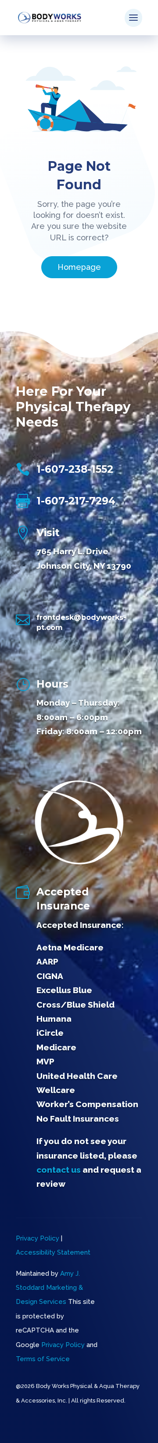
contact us (58, 1169)
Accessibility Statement (53, 1252)
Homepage (79, 267)
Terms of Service (43, 1359)
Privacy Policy (37, 1238)
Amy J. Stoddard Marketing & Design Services (49, 1288)
